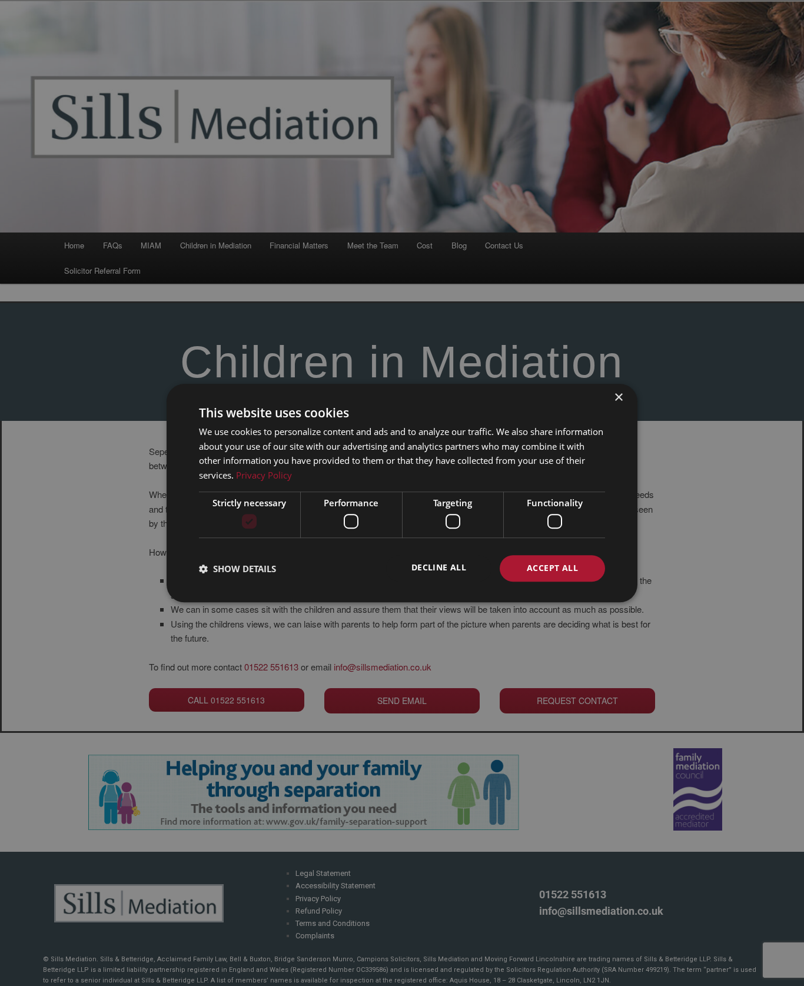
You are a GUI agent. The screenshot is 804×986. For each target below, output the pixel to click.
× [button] (618, 397)
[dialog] (402, 493)
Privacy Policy (264, 475)
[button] (237, 568)
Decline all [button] (438, 567)
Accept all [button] (552, 568)
